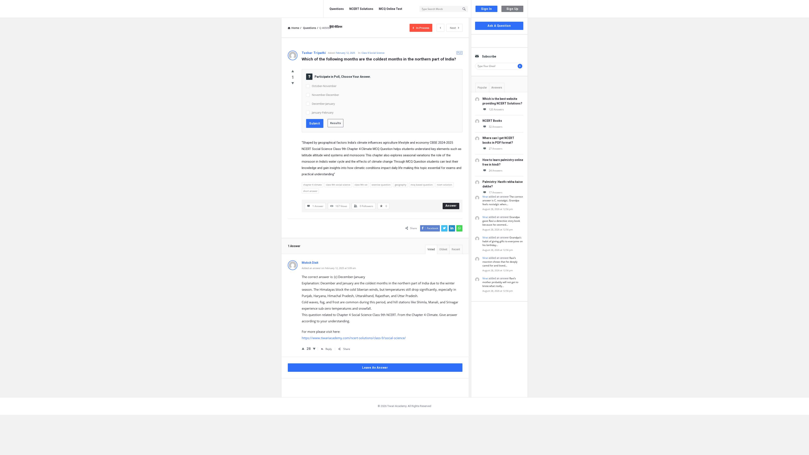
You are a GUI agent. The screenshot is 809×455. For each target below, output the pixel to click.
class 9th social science (338, 184)
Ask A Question (499, 25)
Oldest (443, 249)
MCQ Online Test (390, 9)
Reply (328, 349)
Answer (451, 205)
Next (453, 28)
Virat (485, 196)
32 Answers (495, 126)
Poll (459, 52)
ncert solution (444, 184)
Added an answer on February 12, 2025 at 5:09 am (329, 268)
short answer (310, 191)
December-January (323, 104)
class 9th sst (361, 184)
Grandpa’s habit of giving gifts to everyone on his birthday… (502, 241)
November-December (326, 95)
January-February (323, 112)
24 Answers (495, 170)
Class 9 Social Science (373, 52)
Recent (456, 249)
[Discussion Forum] (302, 9)
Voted (431, 249)
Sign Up (512, 9)
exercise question (381, 184)
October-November (324, 86)
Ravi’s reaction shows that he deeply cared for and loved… (499, 261)
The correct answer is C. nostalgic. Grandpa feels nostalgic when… (502, 200)
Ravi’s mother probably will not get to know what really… (500, 282)
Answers (496, 87)
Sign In (486, 9)
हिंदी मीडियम (335, 26)
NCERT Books (492, 120)
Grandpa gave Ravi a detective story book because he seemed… (501, 220)
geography (400, 184)
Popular (482, 87)
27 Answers (495, 148)
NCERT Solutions (361, 9)
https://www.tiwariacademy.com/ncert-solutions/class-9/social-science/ (354, 338)
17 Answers (495, 192)
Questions (336, 9)
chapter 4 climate (312, 184)
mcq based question (422, 184)
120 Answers (496, 109)
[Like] (292, 71)
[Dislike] (292, 83)
